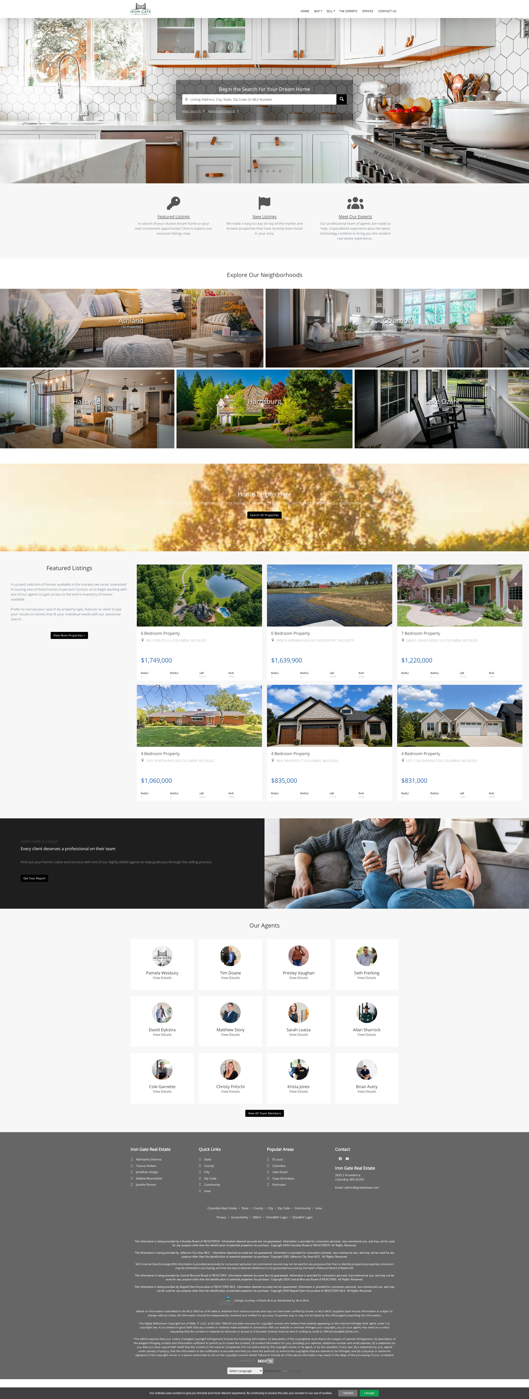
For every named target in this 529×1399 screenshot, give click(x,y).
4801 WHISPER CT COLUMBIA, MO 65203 (307, 760)
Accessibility (239, 1217)
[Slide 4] (267, 171)
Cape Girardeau (283, 1178)
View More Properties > (69, 635)
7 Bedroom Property (420, 633)
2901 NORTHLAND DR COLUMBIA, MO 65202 (180, 760)
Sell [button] (330, 11)
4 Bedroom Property (160, 753)
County (209, 1166)
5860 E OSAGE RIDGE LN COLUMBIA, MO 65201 (442, 640)
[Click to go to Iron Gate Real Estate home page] (141, 8)
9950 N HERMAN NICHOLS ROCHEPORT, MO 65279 (315, 640)
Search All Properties (264, 515)
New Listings (265, 216)
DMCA (257, 1217)
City (206, 1172)
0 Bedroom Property (290, 633)
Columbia (279, 1166)
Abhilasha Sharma (148, 1159)
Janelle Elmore (146, 1185)
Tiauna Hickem (146, 1166)
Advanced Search (222, 111)
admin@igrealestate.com (361, 1187)
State (207, 1159)
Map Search (191, 111)
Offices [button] (368, 11)
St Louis (277, 1159)
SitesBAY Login (302, 1217)
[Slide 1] (249, 171)
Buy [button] (317, 11)
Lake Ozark (279, 1172)
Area (207, 1191)
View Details (162, 977)
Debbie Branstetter (149, 1178)
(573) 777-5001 (358, 6)
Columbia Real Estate (222, 1208)
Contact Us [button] (387, 11)
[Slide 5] (274, 171)
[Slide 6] (280, 171)
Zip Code (210, 1178)
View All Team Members (264, 1113)
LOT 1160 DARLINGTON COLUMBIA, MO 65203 (441, 760)
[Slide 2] (255, 171)
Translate (295, 1371)
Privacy (221, 1217)
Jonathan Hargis (147, 1172)
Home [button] (305, 11)
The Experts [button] (348, 11)
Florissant (279, 1185)
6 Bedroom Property (160, 633)
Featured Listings (173, 216)
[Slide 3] (261, 171)
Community (212, 1185)
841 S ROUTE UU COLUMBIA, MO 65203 (176, 640)
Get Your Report (34, 878)
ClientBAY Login (277, 1217)
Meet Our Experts (355, 216)
